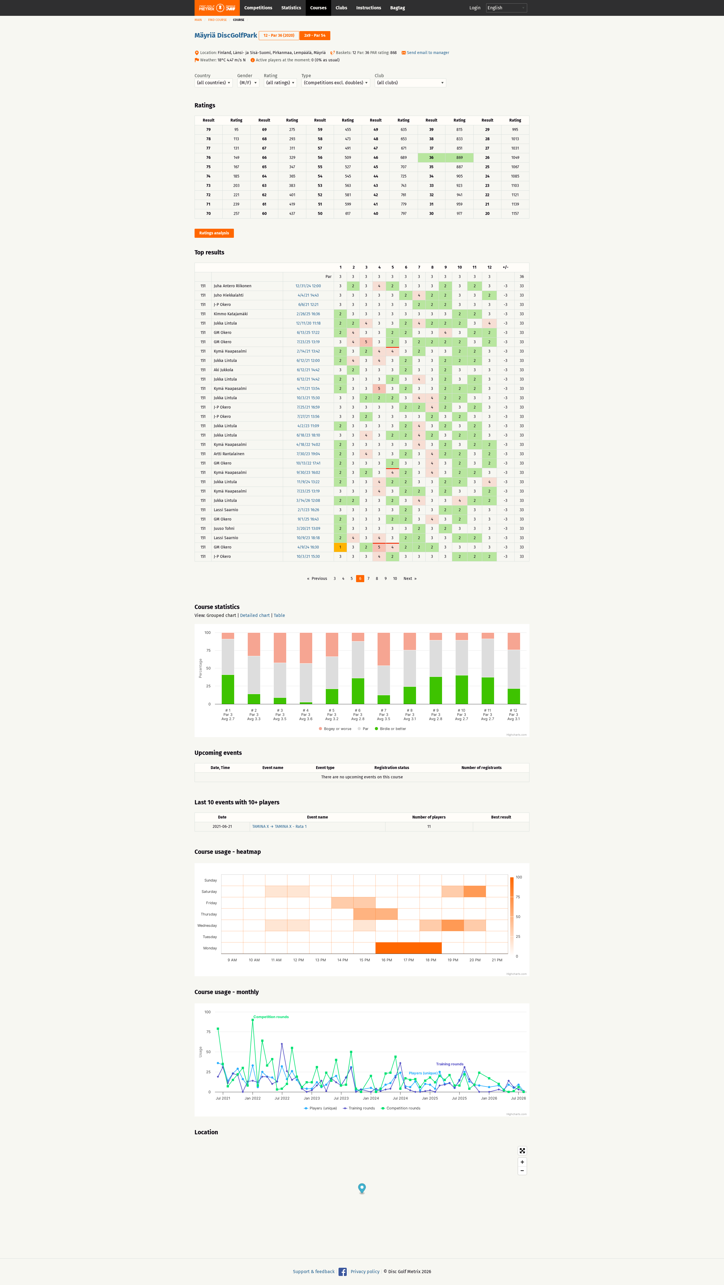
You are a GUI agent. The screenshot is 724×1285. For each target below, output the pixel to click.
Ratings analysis (214, 233)
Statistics (291, 7)
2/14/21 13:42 (308, 351)
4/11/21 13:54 (308, 388)
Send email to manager (428, 52)
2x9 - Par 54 (315, 35)
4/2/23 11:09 (308, 426)
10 (395, 578)
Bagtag (397, 7)
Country (202, 75)
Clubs (341, 7)
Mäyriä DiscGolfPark (226, 35)
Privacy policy (365, 1271)
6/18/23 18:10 (308, 435)
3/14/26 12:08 (308, 500)
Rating (270, 75)
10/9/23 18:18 (308, 537)
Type (306, 75)
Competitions (258, 7)
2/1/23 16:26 (308, 509)
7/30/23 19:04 (308, 454)
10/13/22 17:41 (308, 463)
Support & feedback (314, 1271)
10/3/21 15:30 (308, 398)
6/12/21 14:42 (308, 370)
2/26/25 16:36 (308, 314)
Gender (244, 75)
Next (408, 578)
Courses (318, 7)
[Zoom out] (522, 1170)
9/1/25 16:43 (308, 519)
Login (474, 7)
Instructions (368, 7)
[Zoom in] (522, 1162)
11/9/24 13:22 (308, 482)
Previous (319, 578)
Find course (217, 20)
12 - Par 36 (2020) (279, 35)
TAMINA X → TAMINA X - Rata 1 (279, 826)
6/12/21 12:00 (308, 360)
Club (379, 75)
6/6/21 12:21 (308, 304)
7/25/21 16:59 (308, 407)
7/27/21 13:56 (308, 416)
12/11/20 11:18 (308, 323)
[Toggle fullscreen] (522, 1150)
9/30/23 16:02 (308, 472)
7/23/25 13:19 (308, 342)
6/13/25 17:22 (308, 332)
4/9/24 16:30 (308, 547)
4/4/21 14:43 (308, 295)
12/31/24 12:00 (308, 286)
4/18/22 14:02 (308, 444)
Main (198, 20)
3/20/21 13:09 (308, 528)
